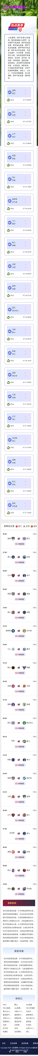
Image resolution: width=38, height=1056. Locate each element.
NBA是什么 (30, 1018)
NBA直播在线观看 (10, 1008)
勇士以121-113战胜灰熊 (11, 1011)
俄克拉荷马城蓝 (20, 1021)
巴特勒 (17, 1025)
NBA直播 (27, 12)
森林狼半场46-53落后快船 (12, 1015)
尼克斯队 (17, 1032)
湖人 (27, 1032)
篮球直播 (25, 1043)
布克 (16, 1028)
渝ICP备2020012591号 (20, 1050)
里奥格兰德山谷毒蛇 (10, 1021)
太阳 (4, 1025)
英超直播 (16, 12)
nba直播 (29, 1005)
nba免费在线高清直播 (22, 1008)
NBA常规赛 (30, 1008)
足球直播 (13, 1043)
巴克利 (28, 1025)
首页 (3, 1043)
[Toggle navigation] (32, 7)
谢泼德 (28, 1021)
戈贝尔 (28, 1011)
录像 (25, 1052)
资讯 (17, 1052)
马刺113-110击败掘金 (22, 1011)
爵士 (16, 1005)
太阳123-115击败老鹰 (11, 1018)
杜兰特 (5, 1028)
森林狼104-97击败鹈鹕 (22, 1015)
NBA (12, 100)
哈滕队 (5, 1032)
